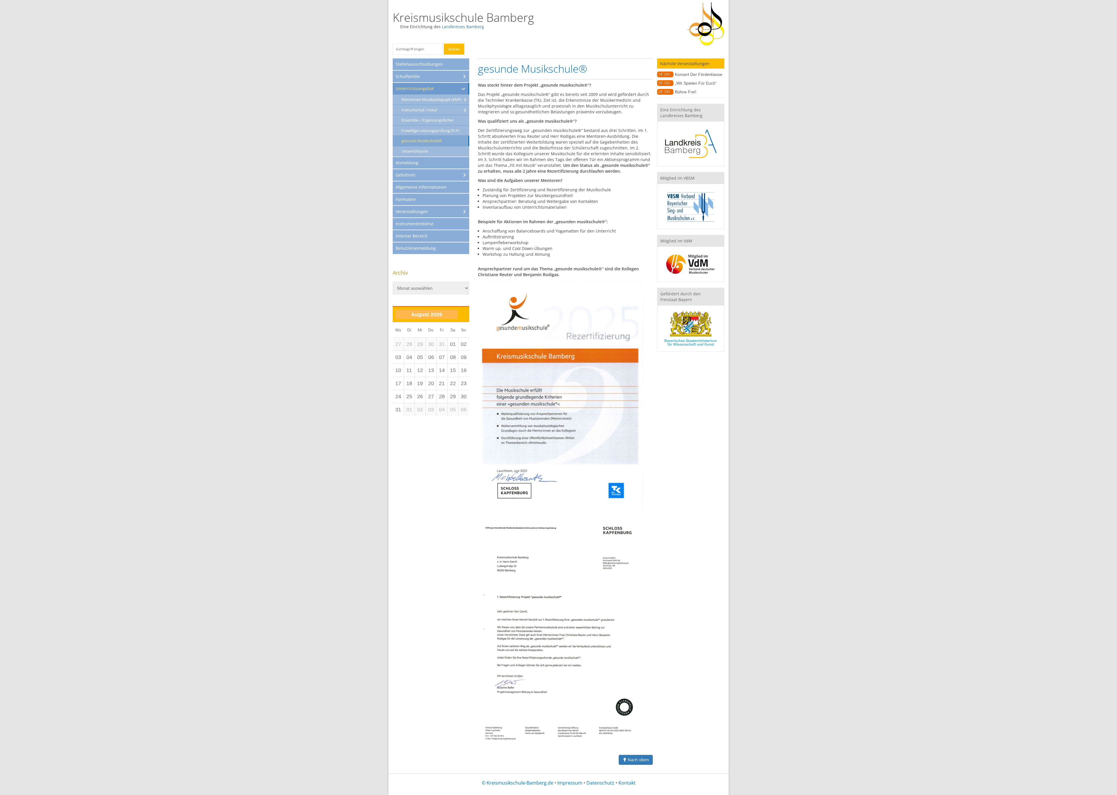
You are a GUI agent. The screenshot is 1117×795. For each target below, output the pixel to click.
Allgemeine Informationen (421, 187)
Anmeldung (407, 162)
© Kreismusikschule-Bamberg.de (517, 783)
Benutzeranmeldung (416, 248)
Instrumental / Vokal (419, 109)
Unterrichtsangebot (415, 88)
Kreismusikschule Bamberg (463, 17)
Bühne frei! (685, 92)
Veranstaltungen (412, 211)
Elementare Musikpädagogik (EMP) (431, 99)
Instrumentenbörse (414, 223)
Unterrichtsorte (414, 151)
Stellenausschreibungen (419, 64)
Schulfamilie (408, 76)
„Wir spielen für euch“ (696, 83)
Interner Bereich (412, 236)
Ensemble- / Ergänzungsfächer (427, 120)
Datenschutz (600, 783)
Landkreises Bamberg (463, 26)
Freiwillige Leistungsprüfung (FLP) (430, 130)
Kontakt (627, 783)
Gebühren (405, 175)
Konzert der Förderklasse (698, 74)
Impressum (569, 783)
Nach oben (638, 759)
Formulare (406, 199)
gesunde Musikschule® (421, 140)
